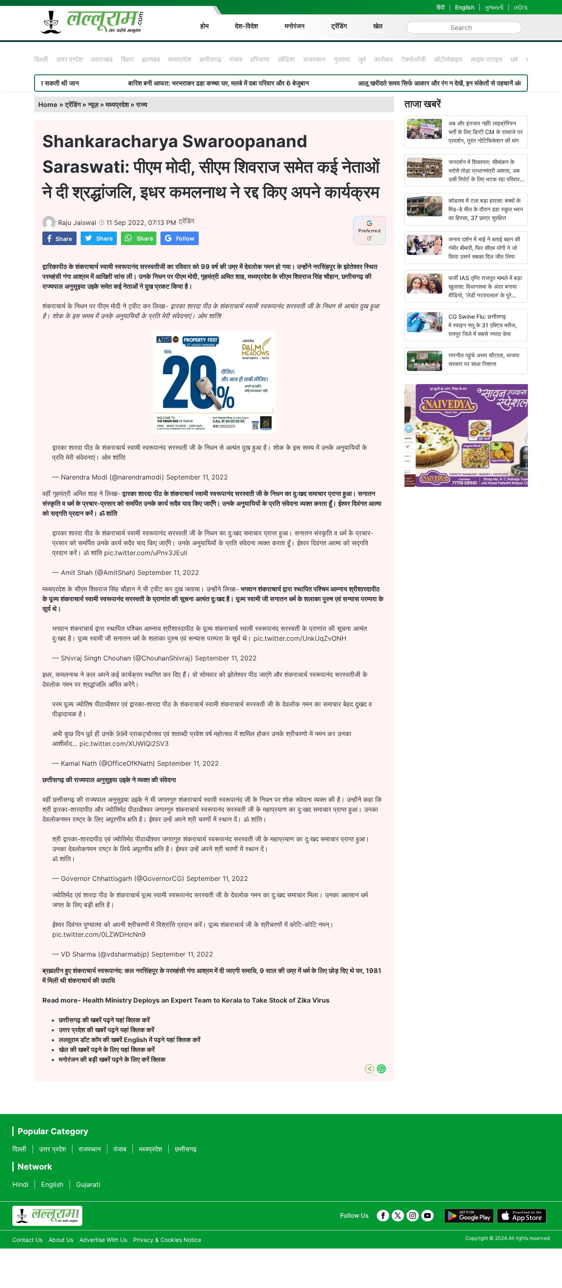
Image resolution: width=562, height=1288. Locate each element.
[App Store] (521, 1216)
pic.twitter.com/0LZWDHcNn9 (99, 934)
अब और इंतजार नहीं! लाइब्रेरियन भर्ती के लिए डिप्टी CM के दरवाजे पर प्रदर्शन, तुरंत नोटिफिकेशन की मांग (485, 132)
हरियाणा (260, 59)
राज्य (141, 104)
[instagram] (412, 1215)
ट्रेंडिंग (339, 26)
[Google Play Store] (469, 1216)
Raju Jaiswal (77, 222)
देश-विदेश (246, 26)
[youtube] (427, 1215)
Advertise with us (103, 1239)
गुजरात (342, 59)
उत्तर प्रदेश (69, 59)
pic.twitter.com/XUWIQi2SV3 (124, 743)
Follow (185, 238)
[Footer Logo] (47, 1216)
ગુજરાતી (494, 7)
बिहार (127, 59)
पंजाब (236, 59)
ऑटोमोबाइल (448, 59)
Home (48, 104)
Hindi (20, 1184)
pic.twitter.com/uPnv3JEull (145, 553)
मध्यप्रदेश (179, 59)
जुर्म (362, 59)
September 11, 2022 (197, 477)
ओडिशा (286, 59)
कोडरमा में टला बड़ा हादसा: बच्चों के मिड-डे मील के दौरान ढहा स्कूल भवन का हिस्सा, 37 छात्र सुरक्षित (485, 209)
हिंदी (441, 7)
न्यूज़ (93, 104)
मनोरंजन (294, 26)
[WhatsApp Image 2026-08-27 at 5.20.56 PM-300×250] (214, 431)
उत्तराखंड (102, 59)
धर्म (514, 59)
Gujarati (88, 1184)
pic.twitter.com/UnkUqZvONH (299, 638)
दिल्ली (41, 59)
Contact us (27, 1239)
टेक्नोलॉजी (413, 59)
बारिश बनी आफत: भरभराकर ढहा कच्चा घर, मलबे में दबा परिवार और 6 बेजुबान (183, 83)
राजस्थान (314, 59)
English (464, 7)
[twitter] (398, 1215)
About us (61, 1239)
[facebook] (383, 1215)
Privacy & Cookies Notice (167, 1239)
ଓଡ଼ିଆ (521, 7)
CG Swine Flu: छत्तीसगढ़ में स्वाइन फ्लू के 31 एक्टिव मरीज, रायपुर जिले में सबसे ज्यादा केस (482, 325)
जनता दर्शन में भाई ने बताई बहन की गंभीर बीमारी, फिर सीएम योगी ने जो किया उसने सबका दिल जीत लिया (484, 248)
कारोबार (383, 59)
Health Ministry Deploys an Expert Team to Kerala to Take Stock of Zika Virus (206, 1000)
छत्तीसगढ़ (210, 59)
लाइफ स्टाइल (486, 59)
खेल (378, 26)
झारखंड (151, 59)
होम (204, 26)
